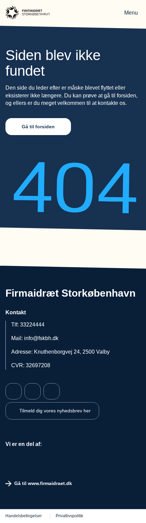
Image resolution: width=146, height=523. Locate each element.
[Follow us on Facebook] (13, 391)
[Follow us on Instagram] (32, 391)
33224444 (32, 325)
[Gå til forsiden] (27, 12)
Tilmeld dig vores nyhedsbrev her (55, 410)
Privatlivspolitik (69, 515)
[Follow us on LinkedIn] (51, 391)
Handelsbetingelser (23, 515)
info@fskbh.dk (41, 338)
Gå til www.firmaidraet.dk (43, 483)
